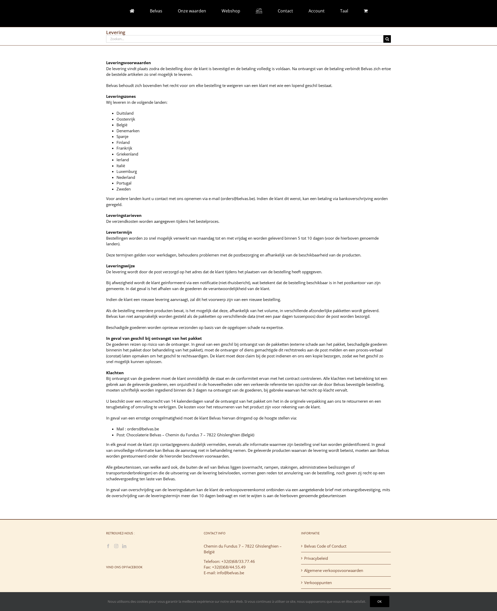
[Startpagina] (165, 11)
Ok (379, 601)
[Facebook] (108, 546)
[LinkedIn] (124, 546)
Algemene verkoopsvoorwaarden (333, 570)
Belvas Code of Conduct (325, 546)
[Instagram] (116, 546)
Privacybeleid (316, 558)
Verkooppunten (318, 582)
